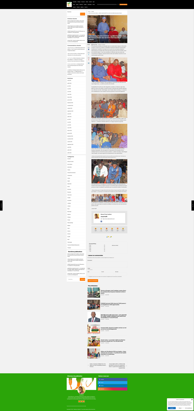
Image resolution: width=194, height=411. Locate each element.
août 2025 (69, 113)
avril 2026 (69, 91)
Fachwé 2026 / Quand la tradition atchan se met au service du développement (113, 328)
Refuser (180, 408)
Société (90, 1)
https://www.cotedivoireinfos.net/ (109, 218)
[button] (191, 399)
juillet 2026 (69, 83)
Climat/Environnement (71, 172)
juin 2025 (69, 119)
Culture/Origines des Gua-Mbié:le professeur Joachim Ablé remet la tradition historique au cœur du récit (75, 27)
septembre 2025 (70, 111)
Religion (68, 225)
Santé (74, 4)
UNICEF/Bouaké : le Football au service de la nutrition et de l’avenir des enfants (75, 73)
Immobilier (69, 200)
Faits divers (69, 194)
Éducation (81, 4)
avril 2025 (69, 124)
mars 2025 (69, 127)
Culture (87, 1)
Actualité (69, 158)
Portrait (68, 219)
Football (85, 4)
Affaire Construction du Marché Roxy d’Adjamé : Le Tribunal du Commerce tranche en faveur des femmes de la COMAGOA (75, 60)
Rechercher (69, 11)
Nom (89, 271)
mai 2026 (69, 88)
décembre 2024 (70, 136)
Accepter (171, 408)
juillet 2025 (69, 116)
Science (74, 7)
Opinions (82, 7)
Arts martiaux (69, 164)
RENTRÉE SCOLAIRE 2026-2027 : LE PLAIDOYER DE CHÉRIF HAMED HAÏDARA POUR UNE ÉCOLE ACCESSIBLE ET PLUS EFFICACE (114, 316)
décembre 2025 (70, 102)
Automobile (69, 167)
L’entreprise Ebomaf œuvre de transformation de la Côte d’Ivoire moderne (75, 65)
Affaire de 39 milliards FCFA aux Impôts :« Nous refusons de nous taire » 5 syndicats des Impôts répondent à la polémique (113, 353)
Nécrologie (69, 211)
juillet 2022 (69, 152)
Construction (69, 175)
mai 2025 (69, 122)
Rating (89, 268)
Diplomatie (69, 183)
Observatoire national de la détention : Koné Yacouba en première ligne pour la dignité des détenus (76, 49)
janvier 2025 (69, 133)
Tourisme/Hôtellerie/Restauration (73, 244)
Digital (68, 180)
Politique (78, 1)
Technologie (90, 4)
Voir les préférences (188, 408)
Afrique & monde (70, 161)
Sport (93, 1)
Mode (68, 208)
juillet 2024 (69, 149)
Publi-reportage (70, 222)
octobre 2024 (69, 141)
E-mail (102, 271)
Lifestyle (78, 7)
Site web (116, 271)
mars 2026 (69, 94)
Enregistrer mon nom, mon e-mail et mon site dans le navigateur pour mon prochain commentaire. (105, 276)
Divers (94, 4)
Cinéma (77, 4)
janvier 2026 (69, 99)
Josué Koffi (90, 41)
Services (86, 7)
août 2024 (69, 147)
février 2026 (69, 97)
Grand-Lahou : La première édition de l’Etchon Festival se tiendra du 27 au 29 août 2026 (113, 340)
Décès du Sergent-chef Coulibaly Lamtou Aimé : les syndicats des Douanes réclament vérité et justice (113, 292)
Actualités (74, 1)
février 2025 (69, 130)
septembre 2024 (70, 144)
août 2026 (69, 80)
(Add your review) (115, 245)
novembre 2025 (70, 105)
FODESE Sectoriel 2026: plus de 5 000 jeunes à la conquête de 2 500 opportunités (113, 304)
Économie (83, 1)
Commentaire (90, 260)
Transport (69, 247)
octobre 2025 (69, 108)
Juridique (69, 203)
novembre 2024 (70, 138)
